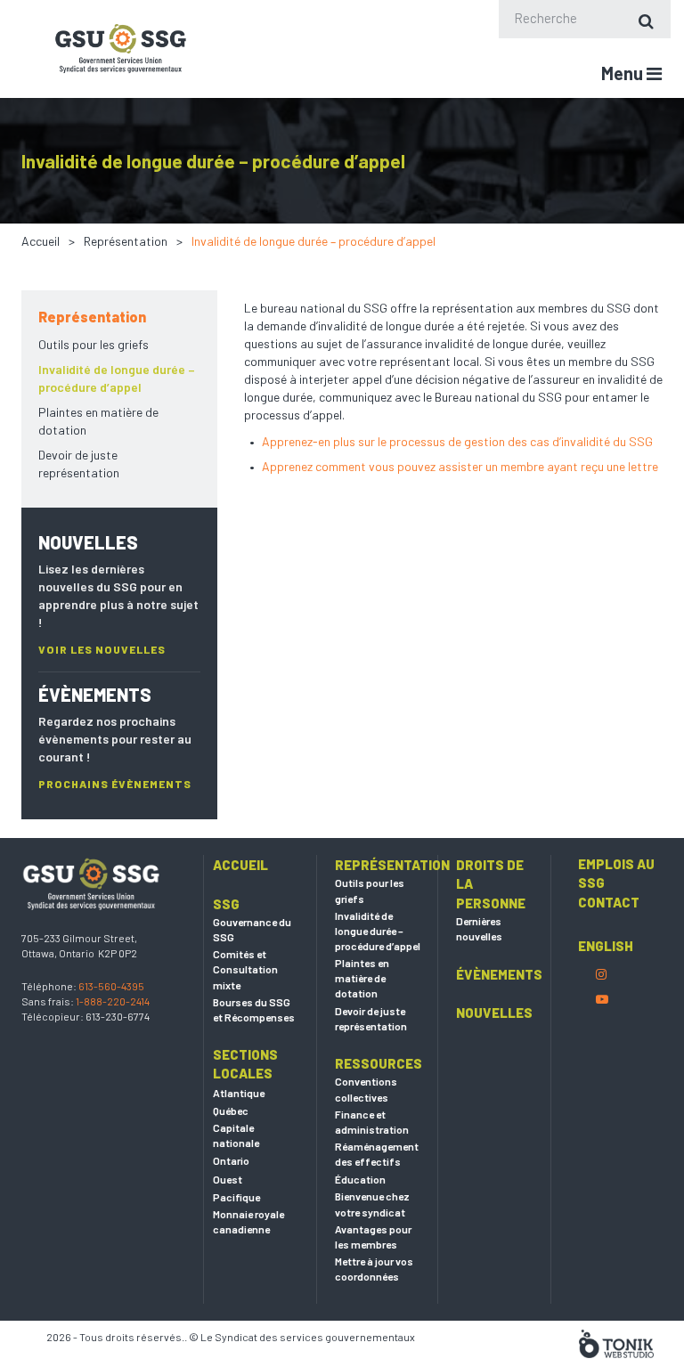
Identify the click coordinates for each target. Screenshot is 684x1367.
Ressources (377, 1063)
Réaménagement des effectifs (377, 1154)
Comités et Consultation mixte (245, 969)
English (605, 946)
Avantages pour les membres (373, 1236)
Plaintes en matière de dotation (98, 420)
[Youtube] (602, 998)
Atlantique (239, 1092)
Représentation (125, 240)
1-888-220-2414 (113, 1001)
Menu (624, 73)
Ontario (231, 1160)
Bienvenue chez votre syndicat (372, 1203)
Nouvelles (494, 1013)
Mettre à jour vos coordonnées (374, 1268)
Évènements (499, 974)
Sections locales (245, 1063)
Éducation (360, 1179)
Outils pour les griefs (93, 344)
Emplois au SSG (616, 873)
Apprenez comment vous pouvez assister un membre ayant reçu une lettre (460, 466)
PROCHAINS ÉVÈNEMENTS (114, 783)
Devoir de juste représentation (78, 463)
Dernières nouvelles (479, 928)
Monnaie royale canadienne (248, 1221)
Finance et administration (372, 1121)
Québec (230, 1110)
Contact (608, 902)
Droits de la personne (490, 884)
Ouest (227, 1179)
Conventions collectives (366, 1089)
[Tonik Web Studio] (616, 1342)
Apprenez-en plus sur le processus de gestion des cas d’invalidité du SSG (457, 441)
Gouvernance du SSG (252, 929)
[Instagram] (601, 973)
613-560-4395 (111, 986)
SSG (226, 904)
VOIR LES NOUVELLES (102, 649)
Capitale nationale (236, 1135)
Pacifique (236, 1197)
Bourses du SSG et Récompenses (254, 1009)
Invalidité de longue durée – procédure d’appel (116, 378)
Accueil (40, 240)
